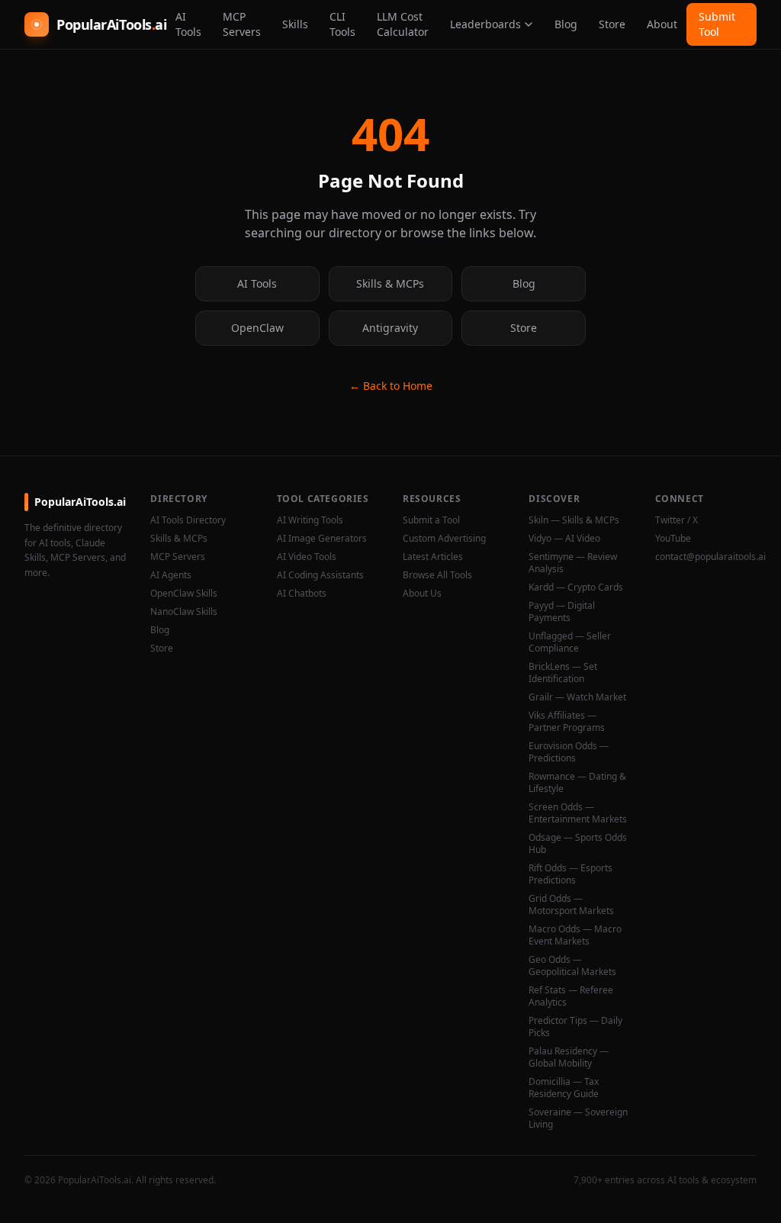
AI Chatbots (301, 593)
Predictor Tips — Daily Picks (575, 1027)
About (662, 24)
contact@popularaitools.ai (706, 557)
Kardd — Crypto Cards (576, 587)
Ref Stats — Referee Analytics (571, 996)
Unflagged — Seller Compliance (570, 642)
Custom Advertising (444, 539)
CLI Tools (342, 24)
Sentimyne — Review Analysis (573, 563)
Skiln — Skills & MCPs (574, 520)
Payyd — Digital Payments (562, 612)
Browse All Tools (437, 575)
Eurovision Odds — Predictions (569, 752)
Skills (295, 24)
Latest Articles (433, 557)
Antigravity (390, 327)
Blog (565, 24)
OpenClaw (257, 327)
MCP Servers (242, 24)
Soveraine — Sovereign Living (578, 1118)
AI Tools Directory (188, 520)
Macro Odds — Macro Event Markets (575, 935)
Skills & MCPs (390, 283)
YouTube (673, 539)
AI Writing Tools (310, 520)
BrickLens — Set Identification (563, 673)
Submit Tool (717, 24)
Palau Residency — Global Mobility (569, 1057)
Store (612, 24)
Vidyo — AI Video (564, 539)
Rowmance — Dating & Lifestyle (577, 783)
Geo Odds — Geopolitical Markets (572, 966)
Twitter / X (676, 520)
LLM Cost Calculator (403, 24)
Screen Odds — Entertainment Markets (578, 813)
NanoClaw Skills (183, 612)
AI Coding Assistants (320, 575)
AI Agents (170, 575)
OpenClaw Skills (183, 593)
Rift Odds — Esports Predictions (570, 874)
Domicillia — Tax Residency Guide (564, 1088)
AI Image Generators (322, 539)
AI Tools (188, 24)
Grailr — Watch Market (577, 697)
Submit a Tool (431, 520)
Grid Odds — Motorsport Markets (571, 905)
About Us (422, 593)
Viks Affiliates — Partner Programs (567, 722)
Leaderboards (485, 24)
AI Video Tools (306, 557)
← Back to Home (390, 385)
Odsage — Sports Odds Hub (578, 844)
